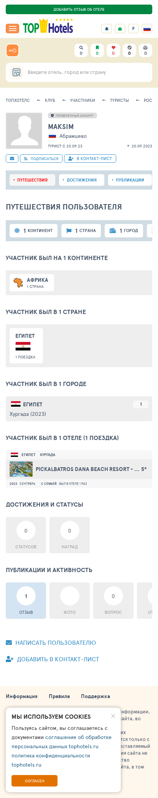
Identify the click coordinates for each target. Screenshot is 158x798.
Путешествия (32, 180)
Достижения (82, 180)
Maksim (61, 126)
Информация (22, 696)
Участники (82, 100)
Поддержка (95, 696)
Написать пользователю (55, 642)
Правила (59, 696)
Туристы (119, 100)
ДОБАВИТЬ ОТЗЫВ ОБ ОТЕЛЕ (79, 9)
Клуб (50, 100)
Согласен (34, 780)
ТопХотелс (18, 100)
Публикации (130, 180)
